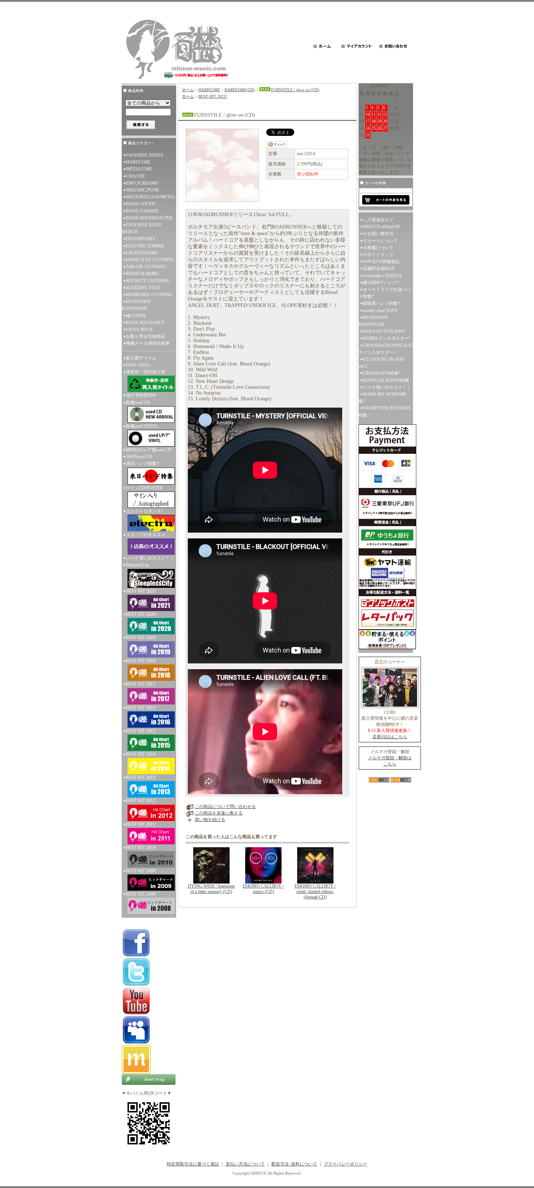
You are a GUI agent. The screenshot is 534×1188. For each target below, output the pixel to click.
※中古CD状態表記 (381, 261)
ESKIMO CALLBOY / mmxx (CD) (263, 889)
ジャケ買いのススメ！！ (150, 558)
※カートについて (380, 240)
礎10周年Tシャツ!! (381, 282)
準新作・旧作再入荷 (145, 372)
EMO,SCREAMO (142, 183)
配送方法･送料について (294, 1164)
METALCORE (139, 168)
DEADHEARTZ (140, 238)
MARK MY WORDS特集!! (382, 398)
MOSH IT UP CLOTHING (150, 259)
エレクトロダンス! (144, 511)
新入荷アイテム (141, 358)
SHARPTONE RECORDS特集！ (384, 411)
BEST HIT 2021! (141, 591)
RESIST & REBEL (142, 273)
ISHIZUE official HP (381, 226)
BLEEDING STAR (143, 287)
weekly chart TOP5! (380, 310)
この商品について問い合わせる (225, 806)
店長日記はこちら (389, 736)
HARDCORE (138, 162)
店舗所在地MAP (379, 268)
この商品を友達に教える (219, 813)
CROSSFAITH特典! (381, 373)
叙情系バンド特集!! (382, 303)
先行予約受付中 (141, 395)
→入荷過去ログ (378, 219)
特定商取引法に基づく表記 (193, 1164)
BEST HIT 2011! (141, 824)
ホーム (188, 90)
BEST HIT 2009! (141, 870)
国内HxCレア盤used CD (148, 449)
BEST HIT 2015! (141, 731)
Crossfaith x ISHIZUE (382, 275)
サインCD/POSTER (144, 487)
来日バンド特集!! (142, 463)
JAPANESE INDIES (144, 155)
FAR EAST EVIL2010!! (384, 331)
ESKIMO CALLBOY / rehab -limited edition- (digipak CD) (315, 892)
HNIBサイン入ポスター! (386, 338)
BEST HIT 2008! (141, 894)
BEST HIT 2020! (141, 614)
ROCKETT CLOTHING (148, 280)
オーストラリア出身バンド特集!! (385, 293)
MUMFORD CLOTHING (149, 294)
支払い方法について (245, 1164)
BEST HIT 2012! (141, 800)
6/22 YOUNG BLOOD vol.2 (381, 363)
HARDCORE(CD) (239, 90)
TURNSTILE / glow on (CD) (295, 90)
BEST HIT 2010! (141, 847)
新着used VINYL (142, 426)
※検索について (378, 247)
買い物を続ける (210, 819)
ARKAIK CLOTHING (146, 266)
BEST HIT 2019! (141, 637)
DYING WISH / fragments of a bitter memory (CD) (211, 889)
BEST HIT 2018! (141, 660)
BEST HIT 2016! (141, 707)
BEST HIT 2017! (141, 684)
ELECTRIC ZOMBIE (145, 245)
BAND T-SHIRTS (142, 211)
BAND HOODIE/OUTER (149, 218)
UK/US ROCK (139, 329)
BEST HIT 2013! (141, 777)
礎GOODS (136, 315)
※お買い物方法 (378, 233)
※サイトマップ (378, 254)
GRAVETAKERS (141, 252)
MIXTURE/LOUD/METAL (150, 196)
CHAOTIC (136, 176)
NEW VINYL (138, 365)
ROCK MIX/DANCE (145, 322)
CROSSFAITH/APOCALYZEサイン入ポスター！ (386, 349)
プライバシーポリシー (345, 1164)
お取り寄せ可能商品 (145, 336)
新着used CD (138, 402)
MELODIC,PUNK (142, 190)
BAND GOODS (140, 203)
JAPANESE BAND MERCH (141, 228)
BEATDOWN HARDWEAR (136, 305)
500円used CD (139, 456)
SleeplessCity (137, 564)
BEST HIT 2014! (141, 754)
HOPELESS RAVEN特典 (386, 380)
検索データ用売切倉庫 (148, 343)
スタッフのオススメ (145, 534)
